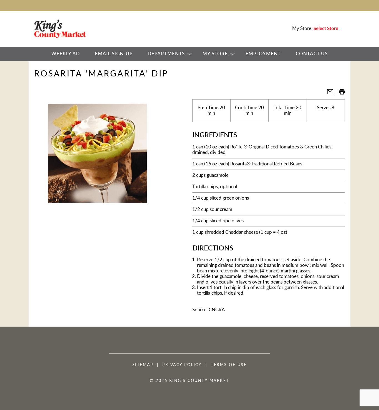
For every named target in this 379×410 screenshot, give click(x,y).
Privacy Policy (182, 365)
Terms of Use (229, 365)
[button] (328, 93)
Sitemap (142, 365)
